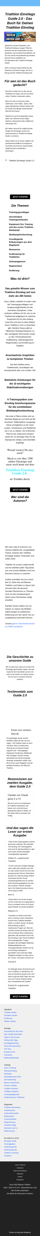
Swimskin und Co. (11, 1128)
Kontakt (20, 1176)
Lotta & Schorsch (20, 1165)
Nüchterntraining (10, 1071)
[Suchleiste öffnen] (37, 3)
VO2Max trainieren (11, 1091)
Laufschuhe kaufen (11, 1113)
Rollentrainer (9, 1116)
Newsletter (20, 1174)
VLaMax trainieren (11, 1089)
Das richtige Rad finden (13, 1034)
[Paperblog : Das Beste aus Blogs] (20, 1229)
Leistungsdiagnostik (11, 1094)
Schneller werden (10, 1015)
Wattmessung (9, 1131)
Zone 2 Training (10, 1068)
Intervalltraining (10, 1080)
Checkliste (8, 1055)
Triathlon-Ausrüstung (12, 1107)
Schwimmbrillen (10, 1119)
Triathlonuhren (9, 1110)
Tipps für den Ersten (12, 1037)
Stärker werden (10, 1021)
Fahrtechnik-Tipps (11, 1040)
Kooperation (20, 1179)
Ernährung (8, 1018)
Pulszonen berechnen (12, 1046)
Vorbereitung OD (10, 1150)
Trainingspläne (9, 1144)
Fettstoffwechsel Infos (12, 1077)
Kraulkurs (7, 1156)
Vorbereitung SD (10, 1147)
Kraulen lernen (9, 1052)
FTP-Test (7, 1049)
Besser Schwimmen (11, 1083)
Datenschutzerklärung (20, 1171)
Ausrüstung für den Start (13, 1031)
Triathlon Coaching (11, 1153)
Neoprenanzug (9, 1122)
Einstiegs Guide (10, 1141)
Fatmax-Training (10, 1086)
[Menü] (17, 3)
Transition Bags (10, 1125)
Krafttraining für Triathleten (14, 1097)
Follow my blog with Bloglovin (20, 1232)
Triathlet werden (10, 1012)
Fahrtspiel (8, 1074)
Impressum (20, 1168)
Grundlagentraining (11, 1043)
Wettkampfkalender (11, 1058)
